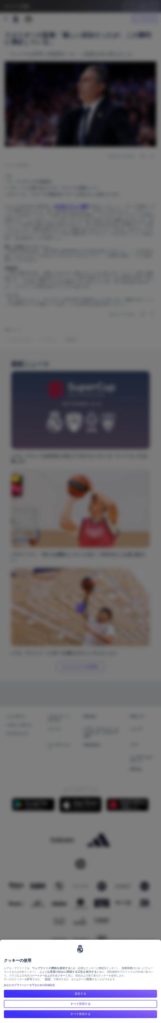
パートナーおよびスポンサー (48, 975)
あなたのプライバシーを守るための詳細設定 (29, 985)
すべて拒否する (80, 1003)
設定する (80, 993)
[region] (80, 981)
